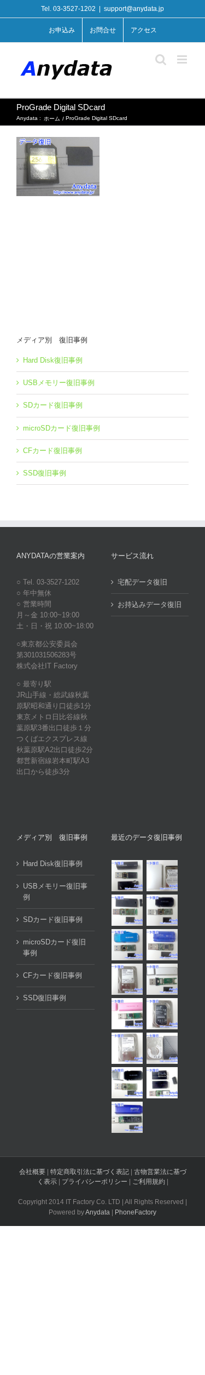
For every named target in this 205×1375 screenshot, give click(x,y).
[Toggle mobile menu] (183, 59)
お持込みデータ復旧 (149, 604)
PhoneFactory (135, 1212)
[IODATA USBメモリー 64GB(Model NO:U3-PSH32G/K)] (127, 875)
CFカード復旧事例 (52, 450)
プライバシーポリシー (94, 1181)
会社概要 (32, 1172)
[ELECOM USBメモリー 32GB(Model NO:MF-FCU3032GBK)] (127, 1082)
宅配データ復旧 (142, 582)
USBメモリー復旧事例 (59, 383)
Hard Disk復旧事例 (53, 360)
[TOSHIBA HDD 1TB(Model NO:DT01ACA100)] (127, 979)
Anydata (97, 1212)
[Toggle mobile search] (160, 59)
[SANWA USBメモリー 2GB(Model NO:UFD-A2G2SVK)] (162, 979)
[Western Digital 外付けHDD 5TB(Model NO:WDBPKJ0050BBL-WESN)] (162, 1048)
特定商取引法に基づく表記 (89, 1172)
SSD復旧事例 (44, 473)
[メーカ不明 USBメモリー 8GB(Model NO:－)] (127, 1013)
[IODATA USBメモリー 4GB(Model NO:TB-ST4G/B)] (162, 944)
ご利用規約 (149, 1181)
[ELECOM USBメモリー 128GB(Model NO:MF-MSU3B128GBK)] (127, 910)
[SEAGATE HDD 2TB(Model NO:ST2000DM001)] (162, 1013)
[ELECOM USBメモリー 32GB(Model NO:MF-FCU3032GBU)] (127, 944)
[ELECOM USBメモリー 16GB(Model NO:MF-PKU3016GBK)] (162, 1082)
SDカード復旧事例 (53, 405)
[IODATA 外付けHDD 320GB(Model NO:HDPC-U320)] (162, 875)
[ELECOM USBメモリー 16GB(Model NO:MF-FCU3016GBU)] (162, 910)
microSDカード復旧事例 (61, 428)
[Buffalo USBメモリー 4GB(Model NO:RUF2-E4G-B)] (127, 1117)
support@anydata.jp (134, 9)
